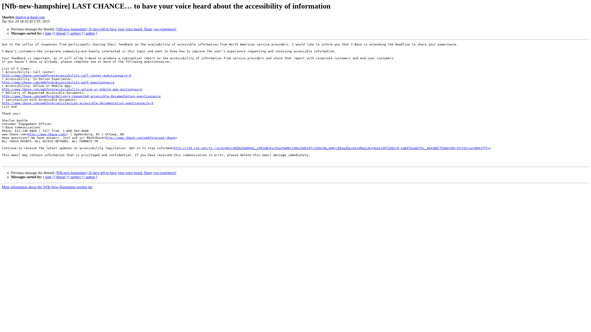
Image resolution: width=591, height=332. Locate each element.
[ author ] (90, 33)
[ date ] (48, 33)
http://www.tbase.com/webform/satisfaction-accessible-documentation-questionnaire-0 (77, 103)
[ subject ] (75, 33)
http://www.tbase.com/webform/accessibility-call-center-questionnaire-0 (66, 75)
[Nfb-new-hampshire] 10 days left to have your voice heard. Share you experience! (116, 29)
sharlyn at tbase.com (30, 17)
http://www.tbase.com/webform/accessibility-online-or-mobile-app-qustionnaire (72, 89)
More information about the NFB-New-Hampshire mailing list (47, 187)
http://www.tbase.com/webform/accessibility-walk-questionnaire (58, 82)
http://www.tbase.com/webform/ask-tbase (140, 137)
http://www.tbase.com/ (47, 134)
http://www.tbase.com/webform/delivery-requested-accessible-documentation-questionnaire (81, 96)
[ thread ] (60, 33)
